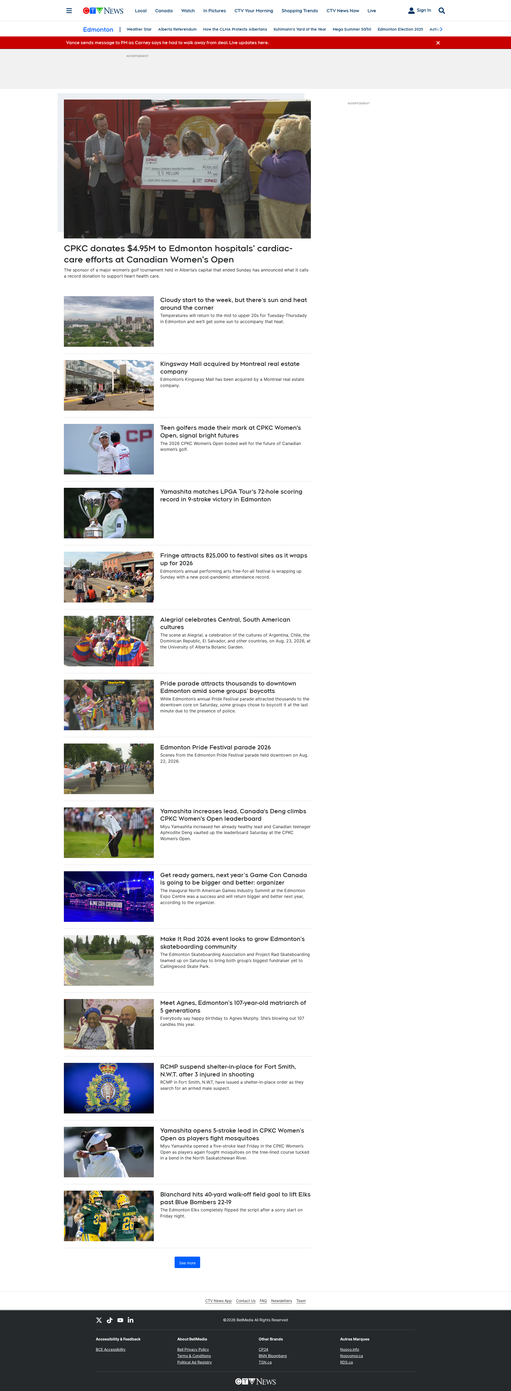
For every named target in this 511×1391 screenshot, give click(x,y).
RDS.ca (346, 1362)
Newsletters (281, 1300)
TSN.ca (265, 1362)
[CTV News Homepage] (103, 10)
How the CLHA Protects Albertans (235, 29)
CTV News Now (343, 10)
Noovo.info (349, 1349)
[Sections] (69, 10)
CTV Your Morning (253, 10)
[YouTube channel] (120, 1320)
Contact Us (246, 1300)
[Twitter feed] (99, 1320)
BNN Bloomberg (273, 1355)
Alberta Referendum (177, 29)
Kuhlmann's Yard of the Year (300, 29)
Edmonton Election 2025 (400, 29)
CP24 (263, 1349)
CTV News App (218, 1300)
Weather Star (139, 29)
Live (372, 10)
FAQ (263, 1300)
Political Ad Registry (194, 1362)
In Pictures (214, 10)
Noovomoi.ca (351, 1355)
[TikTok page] (109, 1320)
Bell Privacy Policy (193, 1349)
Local (141, 10)
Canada (164, 10)
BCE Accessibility (111, 1349)
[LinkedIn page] (131, 1320)
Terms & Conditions (194, 1355)
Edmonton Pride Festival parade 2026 (215, 747)
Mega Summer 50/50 (352, 29)
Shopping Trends (300, 10)
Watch (188, 10)
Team (301, 1300)
